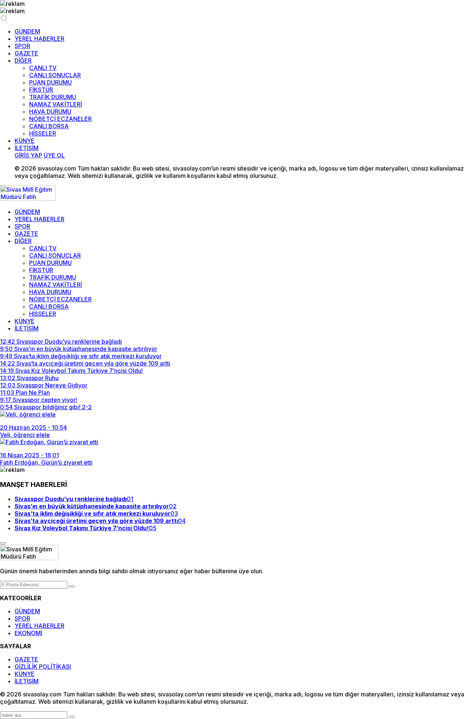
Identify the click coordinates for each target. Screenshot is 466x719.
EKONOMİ (28, 633)
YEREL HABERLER (39, 38)
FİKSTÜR (41, 89)
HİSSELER (42, 133)
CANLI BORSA (49, 126)
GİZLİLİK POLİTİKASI (43, 666)
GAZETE (26, 53)
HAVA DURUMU (50, 111)
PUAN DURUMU (50, 82)
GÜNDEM (27, 31)
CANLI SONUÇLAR (55, 75)
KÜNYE (25, 140)
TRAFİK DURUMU (52, 97)
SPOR (22, 46)
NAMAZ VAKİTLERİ (55, 104)
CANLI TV (42, 67)
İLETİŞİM (27, 148)
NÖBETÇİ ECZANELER (60, 118)
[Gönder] (72, 586)
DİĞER (23, 60)
